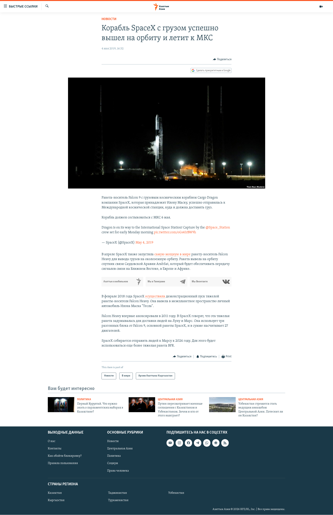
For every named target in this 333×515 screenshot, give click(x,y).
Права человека (118, 470)
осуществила (155, 296)
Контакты (54, 448)
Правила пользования (63, 463)
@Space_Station (218, 227)
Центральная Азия (170, 399)
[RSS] (225, 443)
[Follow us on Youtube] (170, 443)
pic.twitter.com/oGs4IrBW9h (175, 232)
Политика (84, 399)
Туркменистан (118, 500)
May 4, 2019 (144, 242)
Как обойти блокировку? (65, 456)
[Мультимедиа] (321, 6)
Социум (112, 463)
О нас (51, 441)
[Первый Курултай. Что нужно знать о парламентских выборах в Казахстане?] (61, 404)
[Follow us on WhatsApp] (206, 443)
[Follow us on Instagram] (179, 443)
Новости (109, 19)
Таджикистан (117, 493)
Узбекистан (176, 493)
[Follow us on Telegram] (197, 443)
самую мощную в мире (172, 254)
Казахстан (55, 493)
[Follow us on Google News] (215, 443)
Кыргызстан (56, 500)
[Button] (222, 59)
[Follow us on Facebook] (188, 443)
